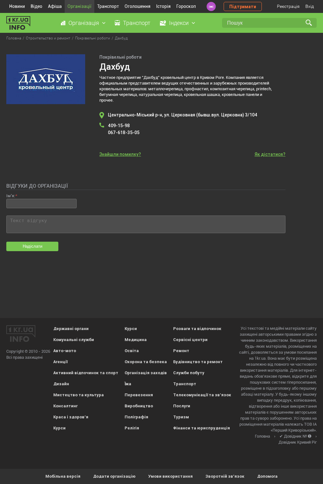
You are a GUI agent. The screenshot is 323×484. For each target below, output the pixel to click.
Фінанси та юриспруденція (201, 428)
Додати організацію (114, 476)
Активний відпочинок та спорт (85, 372)
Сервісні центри (190, 339)
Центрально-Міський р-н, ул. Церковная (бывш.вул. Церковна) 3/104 (182, 114)
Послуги (181, 406)
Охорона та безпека (146, 361)
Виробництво (139, 406)
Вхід (309, 6)
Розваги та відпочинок (197, 328)
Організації (79, 6)
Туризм (181, 417)
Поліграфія (136, 417)
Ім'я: (10, 195)
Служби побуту (188, 372)
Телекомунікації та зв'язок (202, 395)
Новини (17, 6)
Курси (59, 428)
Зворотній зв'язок (224, 476)
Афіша (55, 6)
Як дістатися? (270, 154)
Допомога (267, 476)
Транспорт (108, 6)
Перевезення (139, 395)
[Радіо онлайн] (211, 6)
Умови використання (170, 476)
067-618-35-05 (123, 132)
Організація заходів (146, 372)
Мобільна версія (62, 476)
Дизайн (61, 383)
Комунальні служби (73, 339)
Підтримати (242, 6)
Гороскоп (186, 6)
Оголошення (137, 6)
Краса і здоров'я (70, 417)
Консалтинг (65, 406)
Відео (36, 6)
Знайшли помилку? (120, 154)
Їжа (128, 383)
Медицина (136, 339)
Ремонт (181, 350)
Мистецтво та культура (78, 395)
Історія (163, 6)
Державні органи (71, 328)
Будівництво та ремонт (198, 361)
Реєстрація (288, 6)
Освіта (132, 350)
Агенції (60, 361)
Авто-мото (64, 350)
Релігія (132, 428)
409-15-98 (119, 125)
